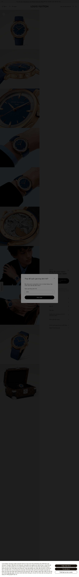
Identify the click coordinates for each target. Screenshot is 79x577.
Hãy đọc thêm (11, 573)
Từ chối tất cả (66, 569)
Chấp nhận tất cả (66, 566)
